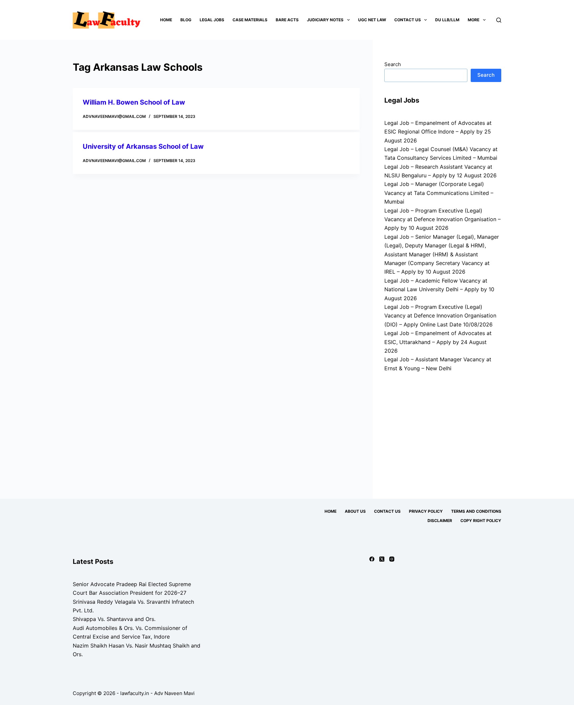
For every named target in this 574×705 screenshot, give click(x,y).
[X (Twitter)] (381, 559)
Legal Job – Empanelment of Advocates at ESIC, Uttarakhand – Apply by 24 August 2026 (438, 342)
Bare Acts (287, 19)
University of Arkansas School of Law (143, 146)
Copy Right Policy (480, 520)
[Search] (498, 20)
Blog (185, 19)
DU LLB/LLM (447, 19)
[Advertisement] (442, 432)
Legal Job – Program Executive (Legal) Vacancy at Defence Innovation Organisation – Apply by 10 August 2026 (442, 219)
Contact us (407, 19)
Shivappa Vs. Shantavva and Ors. (114, 619)
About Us (355, 511)
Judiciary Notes (325, 19)
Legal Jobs (212, 19)
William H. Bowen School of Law (134, 102)
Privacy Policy (426, 511)
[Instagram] (391, 559)
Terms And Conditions (476, 511)
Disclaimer (440, 520)
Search (392, 64)
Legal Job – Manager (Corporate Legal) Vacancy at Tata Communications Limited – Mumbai (438, 193)
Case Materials (250, 19)
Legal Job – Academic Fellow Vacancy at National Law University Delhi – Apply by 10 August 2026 (439, 289)
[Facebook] (371, 559)
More (473, 19)
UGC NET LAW (372, 19)
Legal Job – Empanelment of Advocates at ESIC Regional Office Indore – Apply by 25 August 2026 (438, 132)
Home (166, 19)
